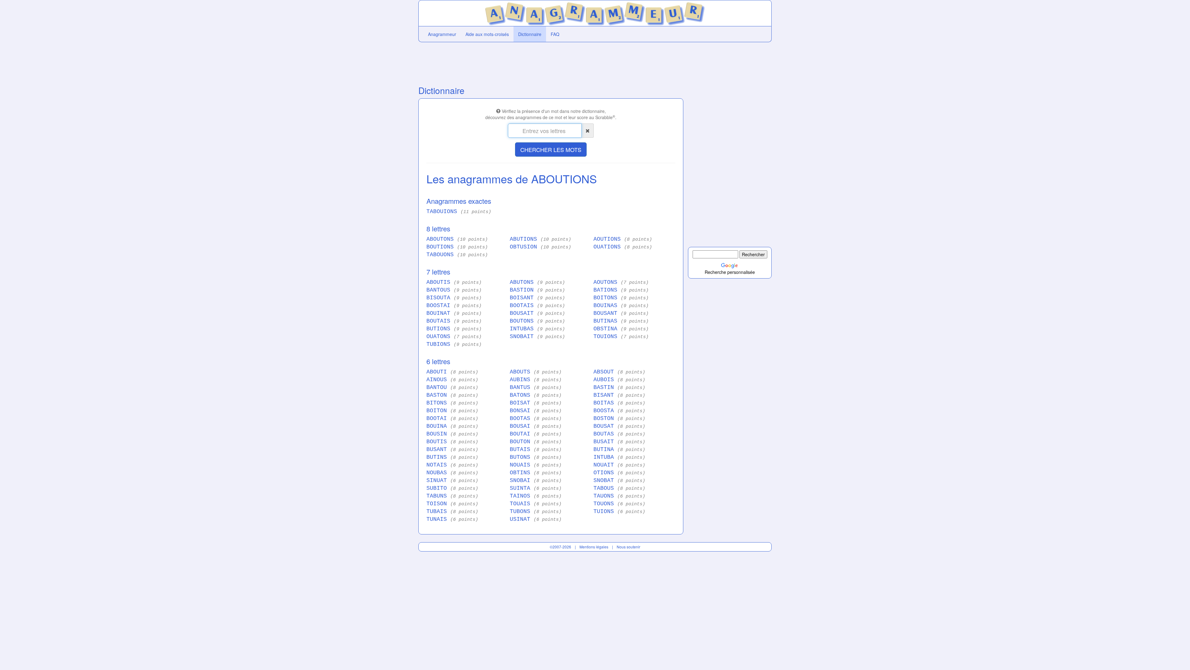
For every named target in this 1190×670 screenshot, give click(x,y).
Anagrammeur (442, 34)
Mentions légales (594, 546)
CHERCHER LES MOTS (550, 149)
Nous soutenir (628, 546)
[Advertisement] (550, 62)
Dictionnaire (529, 34)
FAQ (555, 34)
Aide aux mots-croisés (487, 34)
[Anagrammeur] (595, 12)
